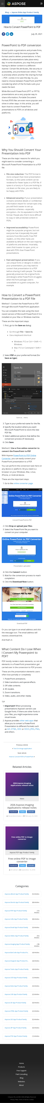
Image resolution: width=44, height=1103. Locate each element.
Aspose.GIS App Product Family (16, 1019)
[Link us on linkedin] (27, 1054)
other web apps (27, 720)
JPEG (32, 729)
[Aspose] (16, 3)
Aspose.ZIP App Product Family (16, 1028)
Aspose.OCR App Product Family (16, 978)
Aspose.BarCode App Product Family (18, 952)
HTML (13, 729)
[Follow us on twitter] (22, 1054)
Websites (21, 1081)
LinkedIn (31, 812)
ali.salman (14, 870)
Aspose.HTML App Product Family (16, 1011)
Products (21, 1067)
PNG (37, 729)
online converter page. (23, 483)
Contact (31, 1099)
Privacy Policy (14, 1099)
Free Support (21, 1070)
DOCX (26, 729)
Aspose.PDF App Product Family (22, 852)
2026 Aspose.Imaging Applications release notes (22, 806)
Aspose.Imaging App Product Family (17, 944)
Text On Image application (22, 748)
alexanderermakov (15, 816)
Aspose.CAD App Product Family (16, 994)
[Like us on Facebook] (17, 1054)
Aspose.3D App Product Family (15, 1003)
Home (21, 1063)
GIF (8, 729)
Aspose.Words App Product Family (17, 902)
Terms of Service (24, 1099)
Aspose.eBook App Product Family (17, 894)
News (22, 798)
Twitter (22, 812)
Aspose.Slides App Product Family (25, 12)
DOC (19, 729)
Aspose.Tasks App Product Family (17, 969)
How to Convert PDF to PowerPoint (21, 757)
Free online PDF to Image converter (22, 860)
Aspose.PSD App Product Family (16, 1036)
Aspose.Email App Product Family (16, 927)
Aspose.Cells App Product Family (16, 919)
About (21, 1085)
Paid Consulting (21, 1074)
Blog (7, 12)
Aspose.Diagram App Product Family (17, 961)
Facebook (13, 812)
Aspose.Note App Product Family (16, 986)
